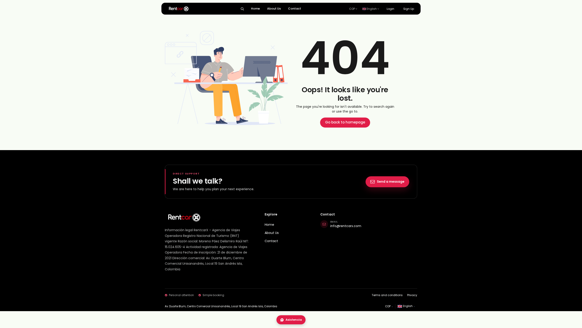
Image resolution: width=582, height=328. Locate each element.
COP (352, 9)
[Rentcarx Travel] (184, 217)
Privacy (412, 295)
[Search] (242, 8)
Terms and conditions (387, 295)
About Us (274, 8)
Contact (294, 8)
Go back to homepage (345, 122)
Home (255, 8)
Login (390, 9)
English (371, 9)
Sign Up (408, 9)
